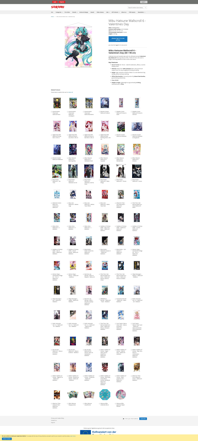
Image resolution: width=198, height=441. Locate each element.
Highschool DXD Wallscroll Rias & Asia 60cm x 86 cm (73, 136)
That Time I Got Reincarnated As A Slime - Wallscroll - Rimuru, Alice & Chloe (105, 277)
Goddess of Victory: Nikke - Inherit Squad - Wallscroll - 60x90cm (74, 252)
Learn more (72, 436)
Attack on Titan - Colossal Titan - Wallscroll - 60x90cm (57, 406)
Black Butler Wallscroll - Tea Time (56, 181)
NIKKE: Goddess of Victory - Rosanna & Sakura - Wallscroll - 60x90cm (74, 378)
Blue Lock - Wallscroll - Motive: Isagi (73, 204)
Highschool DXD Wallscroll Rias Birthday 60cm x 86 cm (105, 137)
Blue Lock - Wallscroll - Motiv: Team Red (105, 204)
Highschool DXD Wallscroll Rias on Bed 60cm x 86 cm (89, 136)
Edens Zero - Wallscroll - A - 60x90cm (56, 227)
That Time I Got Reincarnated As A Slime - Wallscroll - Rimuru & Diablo (121, 276)
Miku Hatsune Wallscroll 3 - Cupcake (104, 159)
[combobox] (137, 7)
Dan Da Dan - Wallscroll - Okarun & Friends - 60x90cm (57, 352)
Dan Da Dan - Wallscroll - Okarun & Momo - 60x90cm (74, 351)
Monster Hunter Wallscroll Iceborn (105, 112)
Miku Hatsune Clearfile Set (88, 404)
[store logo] (57, 7)
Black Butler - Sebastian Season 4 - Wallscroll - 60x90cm (106, 252)
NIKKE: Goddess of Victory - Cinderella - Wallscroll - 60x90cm (89, 378)
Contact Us (54, 420)
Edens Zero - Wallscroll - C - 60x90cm (88, 227)
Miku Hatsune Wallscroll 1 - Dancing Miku (72, 159)
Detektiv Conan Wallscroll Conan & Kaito (121, 113)
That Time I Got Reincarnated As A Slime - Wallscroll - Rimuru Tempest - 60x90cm (105, 326)
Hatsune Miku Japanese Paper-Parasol (121, 405)
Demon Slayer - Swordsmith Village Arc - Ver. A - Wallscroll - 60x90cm (137, 252)
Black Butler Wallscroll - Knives (137, 180)
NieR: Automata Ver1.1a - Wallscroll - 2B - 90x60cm (137, 300)
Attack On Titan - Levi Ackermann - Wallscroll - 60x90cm (121, 205)
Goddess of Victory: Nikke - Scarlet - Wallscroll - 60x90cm (137, 228)
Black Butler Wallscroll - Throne (121, 180)
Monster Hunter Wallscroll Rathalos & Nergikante (137, 136)
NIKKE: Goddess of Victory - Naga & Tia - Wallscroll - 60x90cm (58, 378)
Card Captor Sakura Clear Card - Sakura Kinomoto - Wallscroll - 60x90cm (122, 326)
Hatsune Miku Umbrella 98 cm (105, 404)
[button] (143, 2)
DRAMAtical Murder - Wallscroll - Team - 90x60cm (106, 300)
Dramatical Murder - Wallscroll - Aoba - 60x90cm (122, 300)
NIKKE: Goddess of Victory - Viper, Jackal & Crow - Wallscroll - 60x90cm (121, 378)
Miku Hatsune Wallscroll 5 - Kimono (136, 159)
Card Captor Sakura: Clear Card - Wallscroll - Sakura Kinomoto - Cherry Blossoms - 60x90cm (137, 327)
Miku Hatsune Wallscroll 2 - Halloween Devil (89, 159)
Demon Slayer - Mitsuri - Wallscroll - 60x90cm (73, 275)
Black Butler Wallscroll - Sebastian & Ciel (73, 181)
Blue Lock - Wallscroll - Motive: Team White (89, 204)
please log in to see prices (118, 39)
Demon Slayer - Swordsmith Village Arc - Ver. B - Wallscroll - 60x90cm (57, 277)
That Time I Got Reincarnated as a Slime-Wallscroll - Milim (137, 205)
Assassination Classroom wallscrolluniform (89, 113)
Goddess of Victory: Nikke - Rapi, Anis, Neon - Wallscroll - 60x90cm (105, 228)
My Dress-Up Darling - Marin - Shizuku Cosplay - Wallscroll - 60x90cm (89, 301)
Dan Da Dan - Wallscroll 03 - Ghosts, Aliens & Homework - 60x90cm (89, 352)
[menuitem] (52, 12)
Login (54, 2)
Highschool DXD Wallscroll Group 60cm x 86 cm (57, 136)
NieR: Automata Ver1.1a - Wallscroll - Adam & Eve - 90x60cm (89, 326)
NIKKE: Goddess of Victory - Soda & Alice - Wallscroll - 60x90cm (121, 352)
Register (62, 2)
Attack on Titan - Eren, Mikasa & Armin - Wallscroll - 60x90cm (137, 378)
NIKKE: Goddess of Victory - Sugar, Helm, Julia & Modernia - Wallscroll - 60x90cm (105, 353)
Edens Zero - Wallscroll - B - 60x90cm (72, 227)
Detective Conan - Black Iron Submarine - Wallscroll (57, 205)
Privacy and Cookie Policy (57, 418)
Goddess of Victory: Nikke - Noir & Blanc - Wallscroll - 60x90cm (57, 252)
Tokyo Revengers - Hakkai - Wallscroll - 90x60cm (74, 300)
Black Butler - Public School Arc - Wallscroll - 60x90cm (89, 252)
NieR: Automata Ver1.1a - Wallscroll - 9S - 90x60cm (57, 325)
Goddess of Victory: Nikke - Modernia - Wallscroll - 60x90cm (121, 228)
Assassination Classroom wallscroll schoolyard (72, 114)
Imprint (53, 422)
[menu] (99, 12)
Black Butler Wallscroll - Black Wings (105, 181)
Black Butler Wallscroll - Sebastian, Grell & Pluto (89, 182)
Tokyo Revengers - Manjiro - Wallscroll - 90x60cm (137, 275)
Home (52, 16)
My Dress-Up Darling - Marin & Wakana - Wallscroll (90, 275)
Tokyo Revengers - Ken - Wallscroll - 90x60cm (57, 300)
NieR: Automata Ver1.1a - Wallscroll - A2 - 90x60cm (74, 325)
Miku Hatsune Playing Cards (72, 404)
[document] (99, 437)
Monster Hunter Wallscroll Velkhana (58, 158)
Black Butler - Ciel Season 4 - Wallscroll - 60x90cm (121, 252)
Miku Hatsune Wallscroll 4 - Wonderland (120, 159)
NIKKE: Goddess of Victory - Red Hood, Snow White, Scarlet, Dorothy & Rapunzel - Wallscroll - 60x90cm (105, 380)
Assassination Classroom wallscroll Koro (56, 113)
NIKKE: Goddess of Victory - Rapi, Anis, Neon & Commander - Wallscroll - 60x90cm (137, 353)
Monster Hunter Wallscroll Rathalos (121, 135)
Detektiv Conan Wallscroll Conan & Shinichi (137, 113)
